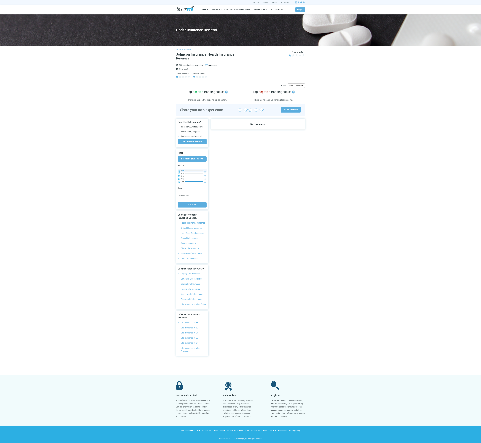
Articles (274, 2)
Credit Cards (215, 9)
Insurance (202, 9)
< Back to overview (183, 49)
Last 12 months (295, 86)
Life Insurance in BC (189, 328)
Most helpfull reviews (192, 159)
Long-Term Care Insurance (192, 233)
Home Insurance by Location (231, 430)
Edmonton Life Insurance (191, 279)
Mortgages (228, 9)
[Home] (186, 8)
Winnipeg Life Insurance (191, 299)
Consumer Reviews (242, 9)
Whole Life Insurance (190, 248)
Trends (283, 85)
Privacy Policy (294, 430)
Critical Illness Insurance (191, 228)
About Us (256, 2)
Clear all (192, 204)
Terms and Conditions (278, 430)
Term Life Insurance (189, 258)
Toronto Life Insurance (190, 289)
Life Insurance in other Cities (193, 304)
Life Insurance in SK (189, 343)
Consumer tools (258, 9)
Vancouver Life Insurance (192, 294)
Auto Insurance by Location (256, 430)
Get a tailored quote (192, 141)
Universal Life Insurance (191, 253)
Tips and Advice (275, 9)
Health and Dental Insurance (193, 223)
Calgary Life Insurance (190, 273)
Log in (300, 9)
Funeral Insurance (188, 243)
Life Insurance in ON (189, 333)
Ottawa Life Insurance (190, 284)
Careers (265, 2)
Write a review (291, 110)
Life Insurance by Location (207, 430)
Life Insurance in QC (189, 338)
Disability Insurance (189, 238)
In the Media (285, 2)
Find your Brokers (188, 430)
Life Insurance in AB (189, 322)
